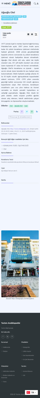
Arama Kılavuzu (27, 371)
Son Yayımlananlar (28, 355)
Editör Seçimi (27, 351)
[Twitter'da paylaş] (27, 112)
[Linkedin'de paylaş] (37, 112)
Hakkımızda (6, 347)
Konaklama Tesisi (7, 160)
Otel (11, 106)
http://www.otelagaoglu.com (19, 129)
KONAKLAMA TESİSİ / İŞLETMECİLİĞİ (15, 146)
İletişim (5, 351)
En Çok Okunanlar (28, 359)
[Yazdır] (32, 34)
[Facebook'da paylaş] (22, 112)
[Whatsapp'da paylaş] (32, 112)
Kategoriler (26, 347)
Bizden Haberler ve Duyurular (8, 376)
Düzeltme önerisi (26, 117)
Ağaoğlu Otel (18, 106)
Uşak (26, 106)
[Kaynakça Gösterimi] (36, 35)
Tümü (4, 382)
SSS (24, 375)
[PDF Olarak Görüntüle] (28, 34)
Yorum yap (14, 117)
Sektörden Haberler (9, 371)
